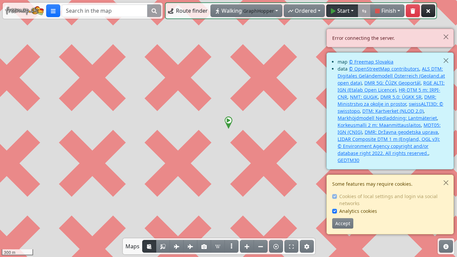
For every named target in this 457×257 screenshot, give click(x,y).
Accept (342, 223)
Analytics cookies (358, 211)
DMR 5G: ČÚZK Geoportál (392, 83)
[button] (228, 123)
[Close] (445, 36)
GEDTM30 (348, 160)
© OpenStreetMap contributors (384, 69)
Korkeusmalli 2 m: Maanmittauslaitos (379, 125)
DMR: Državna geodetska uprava (401, 132)
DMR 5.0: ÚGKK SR (401, 97)
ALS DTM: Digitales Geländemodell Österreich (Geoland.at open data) (391, 76)
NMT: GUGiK (364, 97)
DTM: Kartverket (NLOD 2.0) (393, 111)
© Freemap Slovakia (371, 62)
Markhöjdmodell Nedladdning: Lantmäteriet (387, 118)
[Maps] (231, 246)
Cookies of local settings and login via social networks (388, 199)
